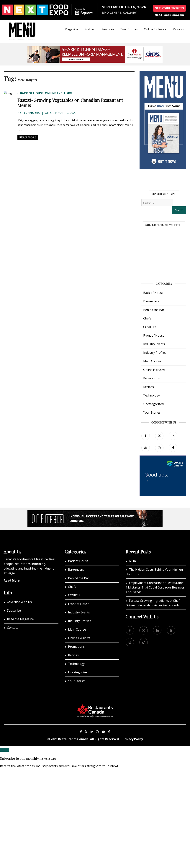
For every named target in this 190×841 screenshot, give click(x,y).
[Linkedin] (91, 732)
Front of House (153, 335)
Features (108, 29)
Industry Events (154, 344)
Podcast (90, 29)
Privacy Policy (133, 739)
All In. (132, 561)
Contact (12, 628)
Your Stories (129, 29)
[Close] (4, 750)
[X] (86, 732)
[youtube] (145, 448)
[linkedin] (173, 436)
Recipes (148, 387)
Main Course (152, 361)
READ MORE (27, 137)
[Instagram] (97, 732)
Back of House (31, 93)
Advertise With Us (19, 602)
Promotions (151, 378)
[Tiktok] (173, 448)
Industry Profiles (154, 353)
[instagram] (159, 448)
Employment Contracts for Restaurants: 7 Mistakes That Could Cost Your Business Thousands (155, 587)
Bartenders (151, 301)
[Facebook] (145, 436)
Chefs (147, 318)
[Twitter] (159, 436)
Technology (151, 395)
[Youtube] (103, 732)
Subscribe (14, 610)
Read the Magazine (20, 619)
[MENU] (22, 26)
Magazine (71, 29)
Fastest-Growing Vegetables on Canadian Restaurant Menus (70, 102)
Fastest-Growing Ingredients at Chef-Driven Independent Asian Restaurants (153, 603)
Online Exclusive (155, 29)
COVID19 (149, 327)
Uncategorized (153, 404)
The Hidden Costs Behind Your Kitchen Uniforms (154, 571)
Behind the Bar (153, 310)
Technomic (31, 113)
